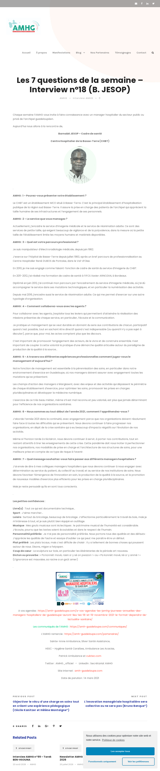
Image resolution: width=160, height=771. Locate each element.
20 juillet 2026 (66, 764)
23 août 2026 (19, 764)
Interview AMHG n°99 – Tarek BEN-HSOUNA (32, 758)
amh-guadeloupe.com (88, 671)
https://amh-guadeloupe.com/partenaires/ (91, 634)
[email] (136, 3)
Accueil (26, 52)
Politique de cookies (113, 740)
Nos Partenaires (99, 52)
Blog (78, 52)
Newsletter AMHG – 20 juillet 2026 (78, 758)
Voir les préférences (138, 761)
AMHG (63, 98)
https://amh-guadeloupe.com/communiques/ (98, 626)
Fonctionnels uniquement (102, 761)
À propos (41, 52)
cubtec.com (93, 656)
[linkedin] (147, 3)
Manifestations (61, 52)
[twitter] (153, 3)
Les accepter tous (120, 751)
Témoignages (123, 52)
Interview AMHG (83, 98)
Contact (141, 52)
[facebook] (141, 3)
